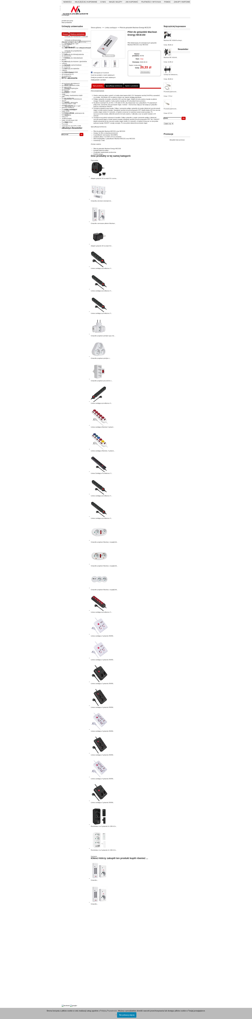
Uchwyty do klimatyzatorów (74, 54)
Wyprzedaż (69, 122)
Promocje (168, 134)
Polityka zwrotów (67, 929)
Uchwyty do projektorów (73, 51)
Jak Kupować (131, 2)
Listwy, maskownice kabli (73, 95)
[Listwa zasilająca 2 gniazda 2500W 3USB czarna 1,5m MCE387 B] (99, 800)
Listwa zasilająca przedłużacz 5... (101, 291)
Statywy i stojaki (70, 92)
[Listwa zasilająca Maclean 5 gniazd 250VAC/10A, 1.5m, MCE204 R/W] (99, 425)
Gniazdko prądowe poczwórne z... (102, 381)
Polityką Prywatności (108, 1011)
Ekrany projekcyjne (71, 88)
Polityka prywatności (68, 923)
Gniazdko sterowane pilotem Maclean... (103, 223)
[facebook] (66, 1005)
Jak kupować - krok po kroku (71, 991)
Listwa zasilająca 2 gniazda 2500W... (102, 636)
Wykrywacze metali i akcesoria (72, 995)
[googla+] (73, 1005)
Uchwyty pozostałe (71, 72)
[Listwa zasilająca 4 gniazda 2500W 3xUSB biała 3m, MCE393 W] (99, 729)
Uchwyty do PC (70, 47)
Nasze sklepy (115, 2)
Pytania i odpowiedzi (68, 988)
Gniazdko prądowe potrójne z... (101, 358)
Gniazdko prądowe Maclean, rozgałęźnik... (104, 542)
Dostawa (64, 950)
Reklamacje (65, 932)
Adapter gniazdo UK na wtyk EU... (101, 246)
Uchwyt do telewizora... (171, 74)
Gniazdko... (94, 880)
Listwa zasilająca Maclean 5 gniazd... (102, 427)
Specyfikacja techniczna (114, 86)
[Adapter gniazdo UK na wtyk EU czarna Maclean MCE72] (99, 176)
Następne (94, 856)
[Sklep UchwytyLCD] (75, 10)
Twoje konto (65, 947)
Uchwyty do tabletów (72, 69)
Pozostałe (68, 119)
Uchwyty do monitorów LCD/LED (76, 37)
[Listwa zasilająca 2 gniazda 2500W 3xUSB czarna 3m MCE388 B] (99, 681)
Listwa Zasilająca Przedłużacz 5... (101, 473)
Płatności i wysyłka (151, 2)
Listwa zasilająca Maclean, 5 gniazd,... (103, 451)
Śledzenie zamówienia (69, 959)
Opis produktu (98, 86)
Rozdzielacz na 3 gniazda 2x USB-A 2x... (104, 826)
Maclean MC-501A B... (171, 57)
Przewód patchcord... (170, 91)
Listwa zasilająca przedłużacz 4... (101, 268)
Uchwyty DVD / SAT (71, 44)
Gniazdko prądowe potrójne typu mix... (103, 336)
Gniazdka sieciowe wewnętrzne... (101, 201)
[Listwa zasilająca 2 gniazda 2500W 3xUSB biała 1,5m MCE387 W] (99, 634)
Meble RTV (69, 85)
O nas (103, 2)
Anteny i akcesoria (71, 102)
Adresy (64, 953)
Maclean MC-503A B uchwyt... (173, 40)
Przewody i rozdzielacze (73, 99)
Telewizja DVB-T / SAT (72, 106)
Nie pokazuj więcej (126, 1015)
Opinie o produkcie (131, 86)
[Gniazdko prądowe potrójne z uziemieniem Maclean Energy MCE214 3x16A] (99, 356)
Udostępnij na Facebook (101, 72)
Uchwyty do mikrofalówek (74, 58)
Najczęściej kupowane (86, 2)
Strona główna (96, 28)
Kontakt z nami (66, 920)
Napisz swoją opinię (135, 65)
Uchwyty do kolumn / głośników (76, 61)
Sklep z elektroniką (68, 998)
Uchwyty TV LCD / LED (73, 33)
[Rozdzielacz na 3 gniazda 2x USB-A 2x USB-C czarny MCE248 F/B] (99, 824)
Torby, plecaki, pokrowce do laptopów (74, 114)
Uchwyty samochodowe (73, 65)
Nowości (67, 2)
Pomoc (167, 2)
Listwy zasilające (71, 110)
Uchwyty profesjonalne (73, 40)
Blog (63, 1001)
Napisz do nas (66, 956)
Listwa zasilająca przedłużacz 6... (101, 403)
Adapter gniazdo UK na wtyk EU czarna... (104, 178)
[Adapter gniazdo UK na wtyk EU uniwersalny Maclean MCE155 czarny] (99, 244)
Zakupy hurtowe (182, 2)
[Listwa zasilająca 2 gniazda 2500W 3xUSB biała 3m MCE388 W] (99, 658)
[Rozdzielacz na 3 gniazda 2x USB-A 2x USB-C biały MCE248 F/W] (99, 848)
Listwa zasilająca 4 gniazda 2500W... (102, 707)
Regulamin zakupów (68, 926)
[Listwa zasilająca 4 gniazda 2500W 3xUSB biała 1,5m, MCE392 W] (99, 777)
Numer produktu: (136, 55)
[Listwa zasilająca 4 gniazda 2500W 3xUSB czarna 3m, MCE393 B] (99, 705)
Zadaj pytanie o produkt (98, 80)
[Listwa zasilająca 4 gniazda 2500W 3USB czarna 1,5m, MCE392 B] (99, 753)
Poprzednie (94, 160)
